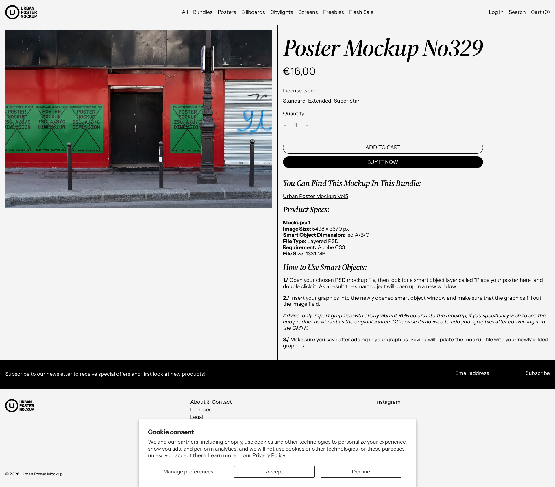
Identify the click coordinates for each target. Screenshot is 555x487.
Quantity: (294, 114)
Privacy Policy (268, 455)
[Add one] (307, 125)
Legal (196, 417)
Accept (274, 472)
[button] (540, 12)
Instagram (388, 402)
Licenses (201, 409)
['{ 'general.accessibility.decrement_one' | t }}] (285, 125)
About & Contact (211, 402)
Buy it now (382, 162)
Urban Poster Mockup (41, 474)
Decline (361, 472)
